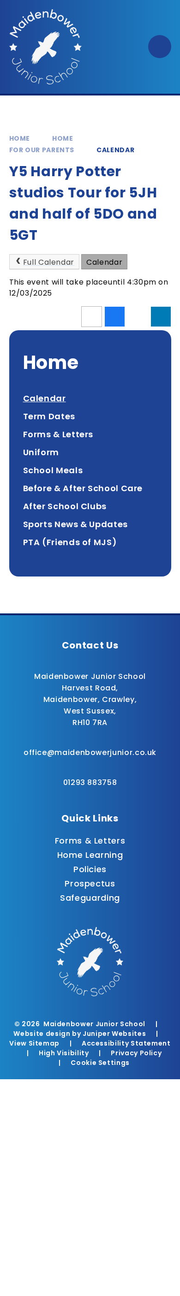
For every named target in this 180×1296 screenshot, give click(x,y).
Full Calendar (48, 262)
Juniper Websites (114, 1033)
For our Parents (42, 150)
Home (19, 138)
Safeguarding (90, 898)
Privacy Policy (136, 1053)
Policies (90, 869)
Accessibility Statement (126, 1043)
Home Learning (90, 855)
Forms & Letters (90, 840)
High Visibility (64, 1053)
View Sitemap (34, 1043)
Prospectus (90, 883)
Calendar (115, 150)
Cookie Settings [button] (100, 1062)
